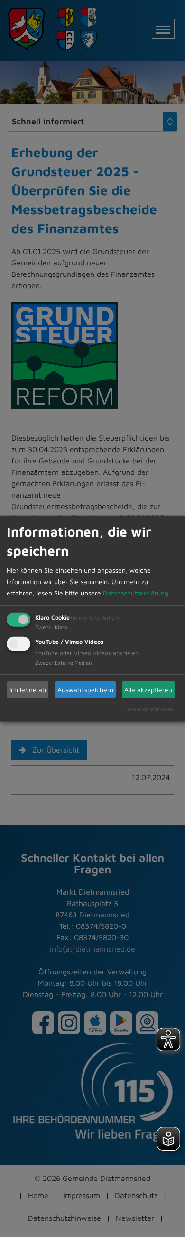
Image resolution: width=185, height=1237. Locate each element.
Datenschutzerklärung (135, 593)
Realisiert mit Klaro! (151, 709)
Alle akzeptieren (148, 689)
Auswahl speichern (85, 689)
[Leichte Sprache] (168, 1139)
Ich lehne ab (27, 689)
